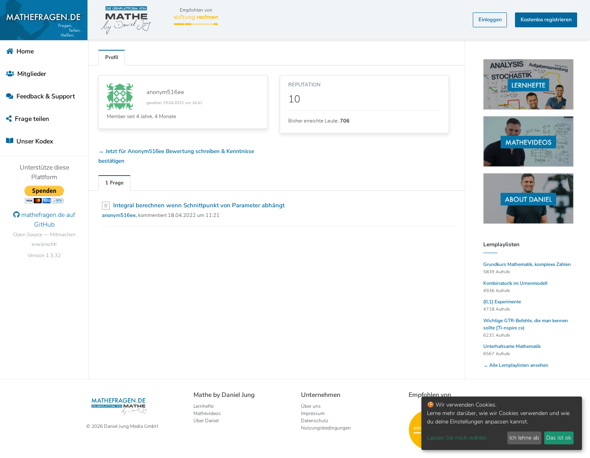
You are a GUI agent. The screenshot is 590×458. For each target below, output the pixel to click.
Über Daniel (206, 420)
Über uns (311, 406)
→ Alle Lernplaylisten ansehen (515, 365)
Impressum (313, 413)
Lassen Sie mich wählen (457, 438)
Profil (111, 57)
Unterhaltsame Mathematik (512, 346)
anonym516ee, (120, 215)
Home (24, 51)
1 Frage (114, 182)
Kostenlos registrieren (546, 19)
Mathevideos (207, 413)
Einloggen (490, 19)
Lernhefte (203, 406)
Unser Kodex (34, 141)
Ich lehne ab (524, 438)
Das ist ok (558, 438)
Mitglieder (31, 74)
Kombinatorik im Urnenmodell (515, 283)
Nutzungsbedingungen (326, 428)
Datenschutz (314, 420)
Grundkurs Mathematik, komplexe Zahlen (527, 264)
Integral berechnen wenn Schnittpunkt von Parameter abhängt (199, 205)
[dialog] (501, 423)
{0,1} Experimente (502, 302)
